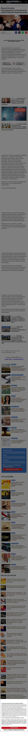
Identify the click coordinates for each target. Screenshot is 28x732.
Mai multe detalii (19, 707)
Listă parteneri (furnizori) (5, 725)
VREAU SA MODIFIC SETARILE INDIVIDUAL (14, 729)
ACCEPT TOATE (14, 727)
